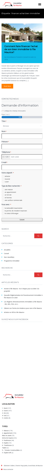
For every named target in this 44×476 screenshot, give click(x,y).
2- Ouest (5, 411)
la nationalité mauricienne (13, 208)
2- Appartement (7, 433)
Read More (7, 86)
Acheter (7, 176)
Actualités (7, 250)
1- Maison (5, 431)
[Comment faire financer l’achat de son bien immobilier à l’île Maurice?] (22, 37)
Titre (4, 121)
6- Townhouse (7, 445)
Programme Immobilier (11, 261)
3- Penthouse (6, 440)
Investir (7, 179)
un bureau (8, 197)
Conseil (25, 57)
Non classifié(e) (9, 257)
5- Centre (5, 418)
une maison (9, 189)
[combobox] (22, 125)
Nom (4, 131)
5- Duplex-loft (6, 453)
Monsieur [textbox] (6, 126)
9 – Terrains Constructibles (11, 450)
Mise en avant (6, 435)
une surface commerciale (13, 200)
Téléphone (6, 152)
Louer (7, 182)
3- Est (4, 413)
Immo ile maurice (8, 438)
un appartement (10, 192)
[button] (39, 4)
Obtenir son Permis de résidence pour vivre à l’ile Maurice (23, 308)
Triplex (4, 448)
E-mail (4, 162)
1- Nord (4, 408)
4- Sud (4, 415)
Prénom (5, 142)
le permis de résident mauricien (16, 211)
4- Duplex (5, 443)
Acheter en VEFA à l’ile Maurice (14, 312)
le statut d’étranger (12, 213)
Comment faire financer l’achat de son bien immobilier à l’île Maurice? (21, 49)
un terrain (8, 195)
